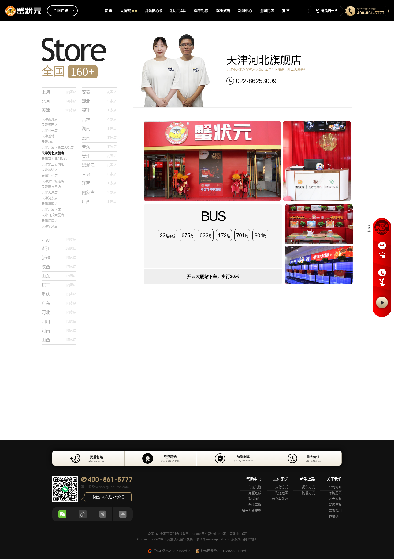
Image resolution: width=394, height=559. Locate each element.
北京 (59, 101)
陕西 (59, 267)
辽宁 (59, 285)
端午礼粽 (201, 11)
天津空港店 (50, 226)
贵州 (99, 156)
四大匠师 (335, 499)
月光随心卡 (153, 11)
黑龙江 (99, 165)
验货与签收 (280, 499)
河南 (59, 330)
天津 (59, 110)
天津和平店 (50, 131)
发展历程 (335, 505)
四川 (59, 321)
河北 (59, 312)
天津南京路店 (51, 187)
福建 (99, 110)
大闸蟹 (125, 11)
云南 (99, 138)
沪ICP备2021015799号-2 (172, 551)
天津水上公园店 (53, 164)
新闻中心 (245, 11)
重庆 (59, 294)
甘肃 (99, 174)
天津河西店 (50, 125)
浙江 (59, 248)
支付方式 (281, 487)
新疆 (59, 257)
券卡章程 (254, 505)
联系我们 (335, 511)
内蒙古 (99, 192)
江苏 (59, 239)
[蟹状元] (23, 6)
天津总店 (48, 142)
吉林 (99, 119)
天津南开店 (50, 119)
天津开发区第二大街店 (58, 147)
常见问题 (254, 487)
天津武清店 (50, 221)
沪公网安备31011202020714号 (223, 551)
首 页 (108, 11)
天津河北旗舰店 (53, 153)
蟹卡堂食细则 (251, 511)
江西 (99, 183)
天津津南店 (50, 204)
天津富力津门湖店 (54, 159)
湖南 (99, 128)
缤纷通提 (223, 11)
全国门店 (267, 11)
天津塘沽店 (50, 170)
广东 (59, 303)
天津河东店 (50, 198)
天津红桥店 (50, 176)
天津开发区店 (51, 209)
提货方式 (308, 487)
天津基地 (48, 136)
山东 (59, 276)
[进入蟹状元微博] (103, 514)
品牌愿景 (335, 493)
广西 (99, 201)
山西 (59, 340)
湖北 (99, 101)
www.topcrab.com (218, 539)
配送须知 (254, 499)
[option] (197, 458)
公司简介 (335, 487)
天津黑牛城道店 (53, 181)
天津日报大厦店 (53, 215)
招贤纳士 (335, 517)
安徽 (99, 92)
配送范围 (281, 493)
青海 (99, 147)
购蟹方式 (308, 493)
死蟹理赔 (254, 493)
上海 (59, 92)
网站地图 (250, 539)
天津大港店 (50, 193)
